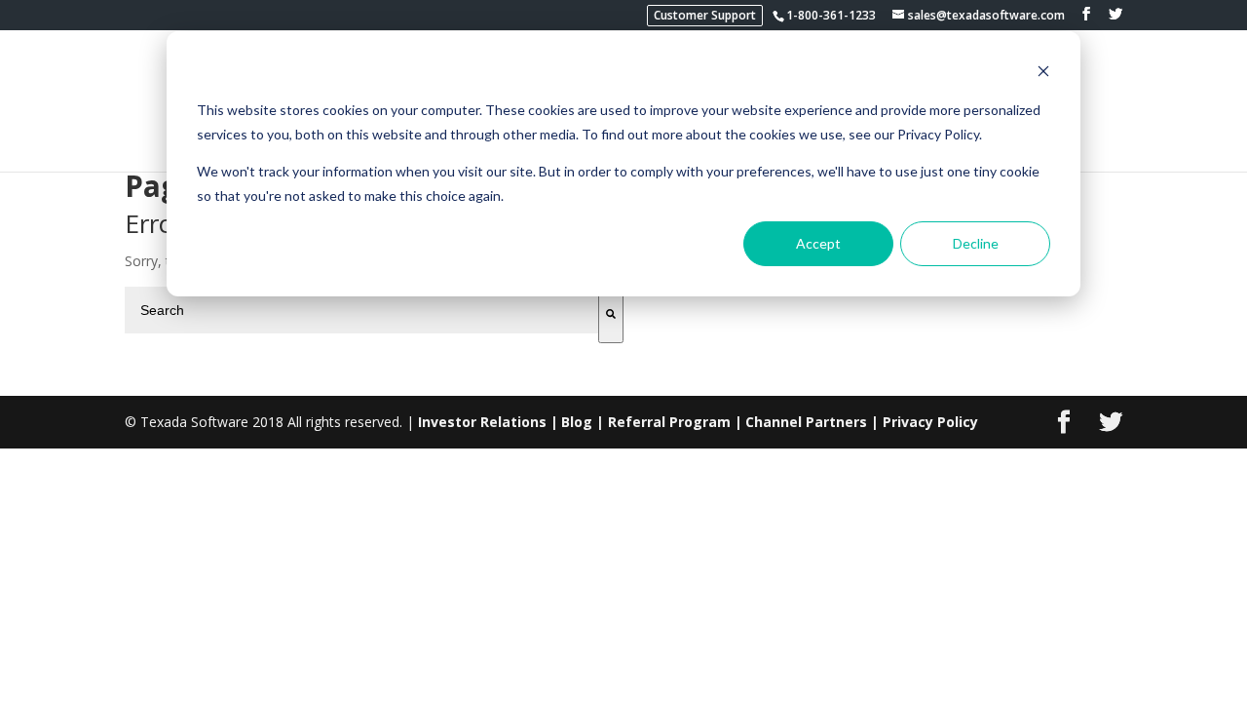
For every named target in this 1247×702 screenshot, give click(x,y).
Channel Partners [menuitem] (806, 421)
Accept (818, 243)
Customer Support (705, 15)
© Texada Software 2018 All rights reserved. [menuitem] (263, 421)
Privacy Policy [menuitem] (930, 421)
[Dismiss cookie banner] (1043, 73)
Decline (976, 243)
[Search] (611, 315)
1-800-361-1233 (831, 15)
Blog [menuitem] (576, 421)
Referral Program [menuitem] (669, 421)
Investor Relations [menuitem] (482, 421)
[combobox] (361, 310)
